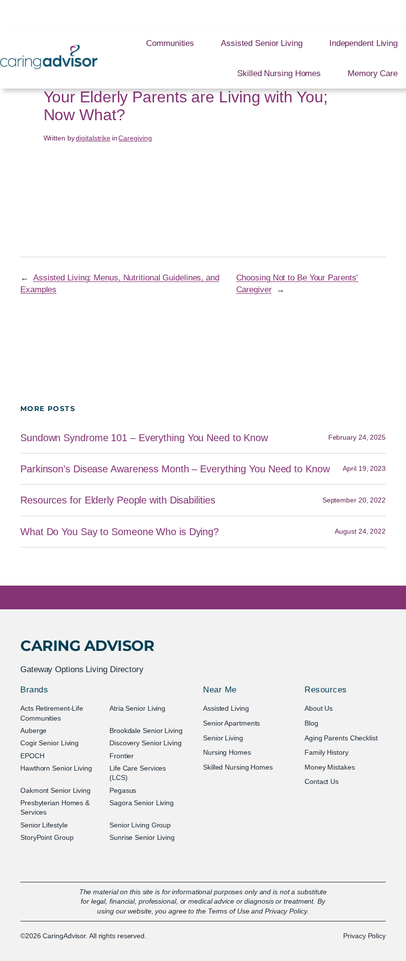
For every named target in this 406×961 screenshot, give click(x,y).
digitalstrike (93, 138)
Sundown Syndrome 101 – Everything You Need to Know (144, 437)
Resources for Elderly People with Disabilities (117, 500)
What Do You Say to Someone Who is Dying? (119, 531)
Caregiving (135, 138)
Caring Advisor (87, 646)
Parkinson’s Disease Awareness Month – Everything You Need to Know (175, 468)
